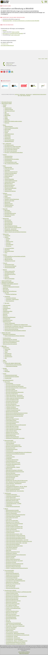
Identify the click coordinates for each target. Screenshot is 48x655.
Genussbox (8, 609)
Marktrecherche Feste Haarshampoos (15, 414)
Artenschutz (7, 235)
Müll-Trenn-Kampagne (11, 614)
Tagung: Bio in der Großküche (13, 531)
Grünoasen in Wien (10, 456)
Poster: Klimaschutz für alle (12, 427)
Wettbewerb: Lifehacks (11, 553)
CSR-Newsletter (6, 305)
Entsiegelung (7, 197)
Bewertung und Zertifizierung (9, 291)
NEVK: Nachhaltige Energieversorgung (15, 471)
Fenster (6, 132)
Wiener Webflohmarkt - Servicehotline (15, 491)
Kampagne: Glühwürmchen (12, 401)
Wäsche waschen (8, 259)
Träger (6, 352)
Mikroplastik (7, 115)
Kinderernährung (8, 176)
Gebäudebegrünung (9, 134)
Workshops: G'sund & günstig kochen (14, 563)
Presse (24, 95)
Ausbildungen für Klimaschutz (11, 230)
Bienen (7, 240)
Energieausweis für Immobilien (11, 159)
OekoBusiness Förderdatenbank (13, 623)
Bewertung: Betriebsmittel (12, 599)
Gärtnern (5, 193)
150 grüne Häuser (10, 443)
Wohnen (5, 269)
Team (4, 360)
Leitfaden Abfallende (11, 407)
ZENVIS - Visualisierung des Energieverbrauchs (17, 568)
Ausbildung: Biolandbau (11, 494)
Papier (6, 116)
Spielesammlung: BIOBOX (12, 525)
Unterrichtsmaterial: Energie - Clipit (14, 534)
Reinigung (5, 315)
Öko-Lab (8, 620)
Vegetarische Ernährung (10, 191)
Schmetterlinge (9, 244)
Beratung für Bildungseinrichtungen (11, 341)
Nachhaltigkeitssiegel (11, 617)
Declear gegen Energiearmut (12, 574)
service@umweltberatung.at (7, 45)
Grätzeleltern (9, 505)
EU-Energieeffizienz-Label (10, 162)
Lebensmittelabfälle (9, 179)
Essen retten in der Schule (12, 517)
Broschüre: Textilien (10, 389)
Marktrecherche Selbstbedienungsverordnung (17, 413)
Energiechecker (9, 450)
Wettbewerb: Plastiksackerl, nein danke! (15, 438)
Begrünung (5, 288)
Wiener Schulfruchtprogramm (13, 559)
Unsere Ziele (7, 349)
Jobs (21, 95)
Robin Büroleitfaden (10, 629)
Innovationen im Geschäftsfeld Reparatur (15, 580)
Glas (5, 112)
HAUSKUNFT (9, 458)
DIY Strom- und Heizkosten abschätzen (13, 152)
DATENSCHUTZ (29, 94)
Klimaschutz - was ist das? (10, 229)
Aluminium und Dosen (9, 111)
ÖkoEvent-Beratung (10, 473)
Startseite (17, 94)
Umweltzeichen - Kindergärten (13, 637)
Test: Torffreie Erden (10, 586)
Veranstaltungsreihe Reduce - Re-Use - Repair (16, 486)
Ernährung (5, 306)
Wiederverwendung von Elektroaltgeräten (16, 643)
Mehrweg (6, 113)
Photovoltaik (7, 136)
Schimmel (6, 277)
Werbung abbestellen (9, 278)
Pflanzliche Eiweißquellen (10, 188)
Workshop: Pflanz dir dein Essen (13, 566)
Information (7, 381)
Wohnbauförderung (9, 141)
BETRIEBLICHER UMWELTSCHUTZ (10, 283)
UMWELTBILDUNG (6, 332)
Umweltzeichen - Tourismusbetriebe (14, 639)
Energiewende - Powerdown (12, 606)
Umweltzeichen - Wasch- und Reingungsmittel (16, 640)
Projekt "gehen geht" (15, 35)
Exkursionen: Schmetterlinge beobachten (15, 514)
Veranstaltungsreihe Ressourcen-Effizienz (15, 642)
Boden (6, 196)
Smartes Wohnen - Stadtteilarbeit (14, 483)
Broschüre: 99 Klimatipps (12, 393)
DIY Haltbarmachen (9, 145)
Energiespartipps (8, 156)
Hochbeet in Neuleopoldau (12, 459)
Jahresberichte (7, 355)
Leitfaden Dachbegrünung (12, 408)
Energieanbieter (8, 160)
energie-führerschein (11, 497)
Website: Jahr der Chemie (12, 432)
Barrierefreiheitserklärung (39, 94)
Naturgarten (7, 202)
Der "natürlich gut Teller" (11, 605)
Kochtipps (6, 177)
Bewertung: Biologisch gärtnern (13, 600)
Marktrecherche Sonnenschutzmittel (14, 416)
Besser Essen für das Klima (12, 597)
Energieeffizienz (6, 308)
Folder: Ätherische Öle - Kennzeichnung (15, 396)
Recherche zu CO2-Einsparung (13, 583)
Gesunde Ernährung (9, 174)
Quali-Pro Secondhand (11, 627)
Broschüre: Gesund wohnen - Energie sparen (16, 387)
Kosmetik (5, 208)
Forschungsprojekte (9, 570)
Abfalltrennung (8, 108)
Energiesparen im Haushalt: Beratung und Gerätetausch (19, 452)
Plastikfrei (6, 119)
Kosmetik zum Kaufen (9, 214)
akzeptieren (24, 650)
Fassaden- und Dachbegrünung (11, 199)
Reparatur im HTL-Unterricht (12, 522)
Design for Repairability (11, 513)
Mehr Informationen (24, 653)
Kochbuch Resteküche (11, 404)
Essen (4, 165)
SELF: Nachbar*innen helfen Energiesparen (16, 482)
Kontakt (28, 95)
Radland (5, 30)
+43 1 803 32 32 (4, 44)
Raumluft (5, 314)
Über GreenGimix (10, 301)
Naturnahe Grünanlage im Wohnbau (14, 470)
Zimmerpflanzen (8, 206)
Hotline (6, 370)
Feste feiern (7, 170)
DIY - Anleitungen (7, 143)
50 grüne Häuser (10, 571)
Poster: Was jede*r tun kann (12, 426)
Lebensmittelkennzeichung (10, 180)
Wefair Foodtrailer (10, 557)
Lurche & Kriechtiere (9, 248)
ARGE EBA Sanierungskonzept (13, 445)
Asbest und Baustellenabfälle (11, 128)
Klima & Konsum (8, 221)
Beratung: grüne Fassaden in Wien (14, 446)
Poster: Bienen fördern (11, 420)
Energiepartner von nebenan (12, 502)
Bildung (6, 508)
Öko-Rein (6, 292)
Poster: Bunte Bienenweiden (12, 422)
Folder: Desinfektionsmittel (12, 399)
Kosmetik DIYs (7, 211)
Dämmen (6, 131)
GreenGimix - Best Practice (12, 299)
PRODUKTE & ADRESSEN (8, 282)
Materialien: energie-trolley (12, 500)
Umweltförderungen (7, 320)
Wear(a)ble (8, 550)
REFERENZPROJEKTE (8, 380)
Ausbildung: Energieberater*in (13, 496)
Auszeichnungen (8, 356)
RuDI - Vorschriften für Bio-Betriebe (14, 624)
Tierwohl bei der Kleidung (10, 266)
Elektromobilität (15, 32)
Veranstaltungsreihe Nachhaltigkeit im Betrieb (15, 330)
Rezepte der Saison (8, 186)
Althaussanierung (8, 126)
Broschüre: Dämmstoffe (11, 390)
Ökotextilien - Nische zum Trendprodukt (15, 626)
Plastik (6, 118)
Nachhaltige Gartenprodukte (12, 615)
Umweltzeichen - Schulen (12, 636)
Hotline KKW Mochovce (11, 461)
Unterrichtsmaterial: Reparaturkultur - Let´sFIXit (17, 540)
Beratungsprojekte (8, 440)
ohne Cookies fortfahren (24, 652)
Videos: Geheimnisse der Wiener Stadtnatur (14, 335)
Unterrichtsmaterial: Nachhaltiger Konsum (15, 538)
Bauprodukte (7, 129)
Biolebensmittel (8, 167)
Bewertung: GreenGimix (11, 602)
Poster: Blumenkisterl (11, 423)
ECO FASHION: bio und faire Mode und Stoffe (14, 256)
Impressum (22, 94)
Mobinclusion (9, 468)
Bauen (4, 125)
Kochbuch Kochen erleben (12, 402)
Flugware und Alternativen (10, 173)
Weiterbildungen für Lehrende (10, 339)
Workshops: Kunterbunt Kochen (13, 565)
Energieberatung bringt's (12, 449)
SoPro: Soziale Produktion (12, 632)
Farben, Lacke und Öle (9, 271)
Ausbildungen (7, 493)
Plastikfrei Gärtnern (9, 205)
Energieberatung (8, 157)
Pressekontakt (7, 378)
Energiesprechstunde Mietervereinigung (15, 453)
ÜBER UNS (4, 346)
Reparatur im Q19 (10, 479)
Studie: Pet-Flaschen (11, 585)
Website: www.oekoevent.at (12, 433)
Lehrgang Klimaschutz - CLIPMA (13, 503)
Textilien (5, 255)
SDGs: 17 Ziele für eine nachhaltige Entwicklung (15, 231)
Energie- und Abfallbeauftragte (13, 608)
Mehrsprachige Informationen (10, 344)
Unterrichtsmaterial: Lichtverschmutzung (15, 535)
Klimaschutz (6, 218)
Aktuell (4, 105)
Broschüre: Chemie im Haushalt (13, 384)
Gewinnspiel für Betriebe (11, 366)
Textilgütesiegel (8, 257)
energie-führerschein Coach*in (13, 499)
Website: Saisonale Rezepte (12, 436)
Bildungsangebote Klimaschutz (13, 511)
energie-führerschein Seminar (11, 329)
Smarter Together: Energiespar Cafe (14, 526)
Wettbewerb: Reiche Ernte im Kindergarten (16, 554)
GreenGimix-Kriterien (11, 298)
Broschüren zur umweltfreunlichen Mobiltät (13, 33)
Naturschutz (6, 234)
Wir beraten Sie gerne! (7, 102)
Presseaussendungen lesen (10, 375)
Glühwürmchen (9, 241)
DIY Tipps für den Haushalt (10, 151)
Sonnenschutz (7, 216)
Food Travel (9, 519)
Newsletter (7, 371)
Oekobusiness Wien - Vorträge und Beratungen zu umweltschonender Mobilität (21, 20)
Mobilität (5, 309)
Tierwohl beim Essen (9, 264)
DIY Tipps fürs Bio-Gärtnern (10, 149)
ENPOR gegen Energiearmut (12, 576)
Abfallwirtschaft (7, 285)
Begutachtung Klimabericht (12, 573)
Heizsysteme (7, 135)
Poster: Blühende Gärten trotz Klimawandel (16, 424)
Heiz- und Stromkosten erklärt (11, 163)
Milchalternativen (8, 183)
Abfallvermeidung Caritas (12, 593)
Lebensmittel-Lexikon (9, 182)
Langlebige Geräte (10, 465)
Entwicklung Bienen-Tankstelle (13, 516)
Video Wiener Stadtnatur (12, 547)
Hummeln (8, 243)
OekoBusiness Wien (7, 311)
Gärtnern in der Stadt (9, 200)
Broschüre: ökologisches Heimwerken (15, 386)
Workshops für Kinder (11, 562)
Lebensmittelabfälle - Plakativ (13, 467)
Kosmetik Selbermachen (10, 213)
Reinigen (6, 275)
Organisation (6, 347)
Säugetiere (7, 249)
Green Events (6, 312)
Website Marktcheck (11, 435)
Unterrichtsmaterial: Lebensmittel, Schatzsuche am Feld (19, 541)
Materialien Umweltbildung (9, 334)
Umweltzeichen (6, 318)
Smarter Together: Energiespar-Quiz (14, 528)
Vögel (5, 252)
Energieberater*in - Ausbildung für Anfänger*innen (16, 324)
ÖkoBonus (8, 621)
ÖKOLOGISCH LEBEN (6, 5)
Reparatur (6, 122)
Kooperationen (7, 353)
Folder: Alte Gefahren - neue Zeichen (14, 395)
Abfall (4, 106)
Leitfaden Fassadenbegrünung (13, 410)
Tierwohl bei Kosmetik (9, 267)
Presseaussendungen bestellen (11, 376)
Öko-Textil (6, 303)
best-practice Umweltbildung (10, 342)
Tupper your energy (10, 485)
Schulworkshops (7, 338)
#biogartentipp (8, 194)
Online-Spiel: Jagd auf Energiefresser (14, 523)
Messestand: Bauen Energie (12, 419)
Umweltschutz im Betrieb (10, 590)
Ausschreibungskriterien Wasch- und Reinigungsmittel (18, 591)
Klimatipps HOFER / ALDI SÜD (13, 462)
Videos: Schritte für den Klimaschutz (12, 227)
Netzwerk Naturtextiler (11, 618)
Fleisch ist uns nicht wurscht (10, 171)
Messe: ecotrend (10, 417)
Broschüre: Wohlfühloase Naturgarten (15, 392)
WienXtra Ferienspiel (11, 556)
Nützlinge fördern (8, 203)
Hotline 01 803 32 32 (11, 442)
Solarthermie (7, 138)
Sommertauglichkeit (9, 139)
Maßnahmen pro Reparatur (12, 582)
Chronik (5, 361)
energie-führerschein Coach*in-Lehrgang (13, 327)
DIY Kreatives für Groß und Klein (11, 148)
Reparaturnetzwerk (10, 477)
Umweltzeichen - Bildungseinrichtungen (15, 633)
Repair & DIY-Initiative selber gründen (13, 121)
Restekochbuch (9, 630)
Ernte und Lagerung (9, 168)
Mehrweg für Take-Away (11, 612)
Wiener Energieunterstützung (13, 489)
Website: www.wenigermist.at (13, 551)
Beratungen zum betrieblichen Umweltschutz (16, 596)
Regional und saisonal (9, 185)
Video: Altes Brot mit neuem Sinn (13, 429)
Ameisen (8, 238)
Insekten (6, 237)
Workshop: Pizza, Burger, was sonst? (14, 560)
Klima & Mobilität (8, 223)
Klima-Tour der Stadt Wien (12, 520)
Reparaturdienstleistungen (9, 317)
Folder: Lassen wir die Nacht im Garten (15, 398)
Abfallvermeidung (8, 109)
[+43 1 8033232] (42, 2)
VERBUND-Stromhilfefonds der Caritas (15, 488)
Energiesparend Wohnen (11, 577)
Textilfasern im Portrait (9, 260)
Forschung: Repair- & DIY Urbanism (14, 579)
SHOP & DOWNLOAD (6, 280)
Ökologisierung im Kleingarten (13, 474)
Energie (5, 154)
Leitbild (6, 350)
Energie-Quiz (9, 455)
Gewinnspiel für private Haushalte (14, 364)
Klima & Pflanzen (8, 224)
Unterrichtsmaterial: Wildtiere (13, 544)
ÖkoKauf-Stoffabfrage (11, 294)
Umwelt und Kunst (10, 532)
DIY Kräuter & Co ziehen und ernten (12, 146)
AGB (19, 95)
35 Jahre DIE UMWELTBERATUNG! (12, 363)
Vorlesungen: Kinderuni (11, 548)
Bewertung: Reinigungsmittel (12, 603)
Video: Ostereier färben (11, 430)
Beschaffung (6, 289)
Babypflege (7, 210)
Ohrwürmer (8, 246)
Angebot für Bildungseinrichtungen (11, 286)
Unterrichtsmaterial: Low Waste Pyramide (15, 537)
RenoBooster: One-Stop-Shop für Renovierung (17, 480)
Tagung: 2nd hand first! (11, 529)
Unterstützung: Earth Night (12, 476)
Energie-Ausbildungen (9, 323)
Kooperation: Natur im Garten (13, 405)
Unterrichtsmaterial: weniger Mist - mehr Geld (16, 542)
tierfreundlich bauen (9, 251)
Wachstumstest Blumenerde (12, 588)
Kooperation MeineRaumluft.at (13, 464)
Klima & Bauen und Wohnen (10, 226)
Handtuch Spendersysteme (12, 611)
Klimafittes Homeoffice (9, 274)
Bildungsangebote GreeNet (12, 510)
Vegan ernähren (8, 189)
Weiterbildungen (7, 321)
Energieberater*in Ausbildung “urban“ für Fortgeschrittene (17, 326)
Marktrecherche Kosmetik (12, 411)
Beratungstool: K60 (10, 447)
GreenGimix (7, 296)
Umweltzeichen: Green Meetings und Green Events (17, 635)
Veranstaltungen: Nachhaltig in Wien (14, 545)
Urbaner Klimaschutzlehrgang (13, 506)
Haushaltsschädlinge (9, 272)
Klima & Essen (7, 220)
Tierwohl (5, 263)
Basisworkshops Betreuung (12, 594)
